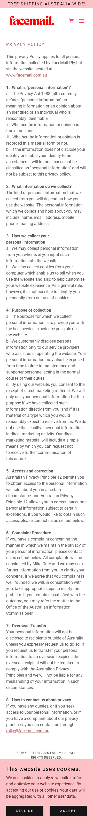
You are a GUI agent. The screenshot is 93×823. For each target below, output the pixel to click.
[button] (81, 21)
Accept (68, 810)
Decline (25, 810)
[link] (32, 20)
